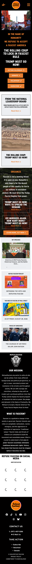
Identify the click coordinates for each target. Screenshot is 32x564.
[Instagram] (25, 514)
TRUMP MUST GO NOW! (16, 63)
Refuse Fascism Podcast (16, 274)
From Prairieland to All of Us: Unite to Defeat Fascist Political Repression (16, 106)
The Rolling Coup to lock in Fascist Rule (16, 54)
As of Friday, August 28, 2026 (16, 319)
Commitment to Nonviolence (16, 559)
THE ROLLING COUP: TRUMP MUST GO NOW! (16, 156)
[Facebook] (7, 514)
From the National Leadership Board (16, 100)
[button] (5, 255)
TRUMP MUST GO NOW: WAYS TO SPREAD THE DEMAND (16, 204)
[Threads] (13, 519)
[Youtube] (20, 514)
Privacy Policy (16, 556)
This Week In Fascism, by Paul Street (16, 301)
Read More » (16, 111)
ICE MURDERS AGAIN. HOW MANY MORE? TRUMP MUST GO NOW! (16, 221)
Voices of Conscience (16, 326)
